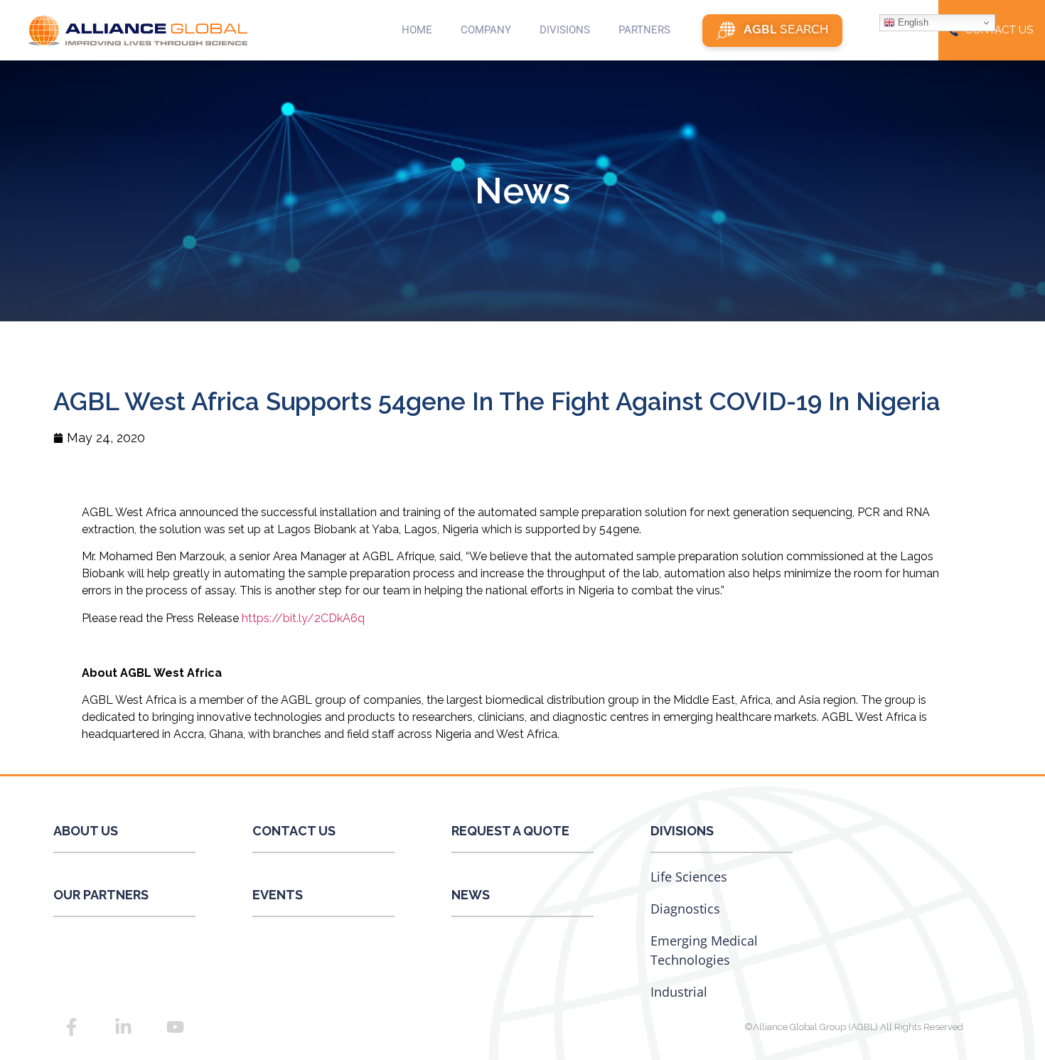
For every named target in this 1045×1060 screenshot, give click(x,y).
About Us (85, 830)
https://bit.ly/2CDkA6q (303, 618)
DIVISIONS (565, 29)
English (911, 22)
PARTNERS (644, 29)
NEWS (470, 894)
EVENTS (277, 894)
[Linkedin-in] (123, 1026)
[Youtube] (175, 1026)
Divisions (682, 830)
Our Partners (101, 894)
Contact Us (294, 830)
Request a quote (510, 830)
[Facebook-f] (71, 1026)
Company (486, 29)
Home (417, 29)
